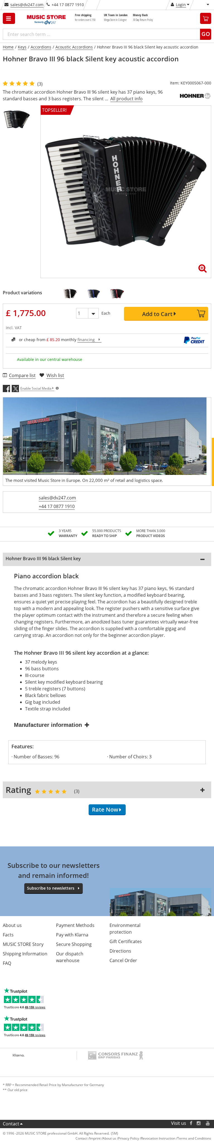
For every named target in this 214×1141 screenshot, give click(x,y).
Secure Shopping (74, 944)
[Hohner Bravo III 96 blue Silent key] (95, 294)
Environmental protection (125, 928)
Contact (11, 1124)
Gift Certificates (126, 941)
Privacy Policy (128, 1138)
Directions (120, 951)
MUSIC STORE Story (23, 944)
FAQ (7, 963)
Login (181, 4)
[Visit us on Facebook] (191, 1123)
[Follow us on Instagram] (199, 1123)
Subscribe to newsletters (50, 888)
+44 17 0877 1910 (57, 506)
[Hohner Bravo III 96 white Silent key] (72, 294)
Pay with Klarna (72, 935)
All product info (126, 99)
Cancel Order (123, 960)
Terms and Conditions (194, 1138)
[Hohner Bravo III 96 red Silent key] (119, 294)
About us (12, 925)
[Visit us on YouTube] (208, 1123)
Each (105, 313)
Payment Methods (75, 925)
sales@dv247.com (26, 4)
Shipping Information (25, 954)
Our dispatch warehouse (69, 957)
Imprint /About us (102, 1138)
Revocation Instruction (158, 1138)
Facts (8, 935)
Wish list (55, 375)
